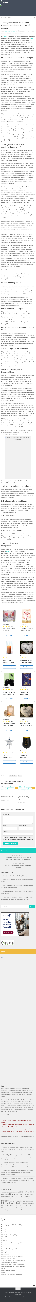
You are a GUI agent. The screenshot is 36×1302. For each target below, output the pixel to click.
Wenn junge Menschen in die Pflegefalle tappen (15, 876)
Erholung (4, 1196)
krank (31, 38)
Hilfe (27, 1196)
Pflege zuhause (26, 1203)
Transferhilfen (24, 1207)
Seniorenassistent (22, 1205)
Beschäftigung (5, 1194)
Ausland (6, 1192)
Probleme (31, 1203)
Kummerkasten (6, 17)
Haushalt (23, 1196)
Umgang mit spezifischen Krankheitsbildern (13, 1266)
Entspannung (29, 1194)
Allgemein (4, 1221)
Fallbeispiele (9, 1196)
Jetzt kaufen (9, 635)
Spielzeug (3, 1207)
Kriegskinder (12, 1198)
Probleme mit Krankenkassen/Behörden (12, 1256)
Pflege (5, 36)
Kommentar (6, 814)
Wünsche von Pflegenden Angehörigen (11, 1274)
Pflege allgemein (5, 1250)
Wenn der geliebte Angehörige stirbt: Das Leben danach (24, 797)
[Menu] (34, 2)
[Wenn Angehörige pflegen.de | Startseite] (5, 2)
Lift (29, 1198)
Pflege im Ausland (29, 1201)
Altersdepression (5, 1223)
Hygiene (3, 1198)
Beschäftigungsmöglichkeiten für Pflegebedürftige (14, 1225)
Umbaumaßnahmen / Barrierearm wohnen (12, 1264)
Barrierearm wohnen (26, 1192)
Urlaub (3, 1268)
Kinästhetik (4, 1241)
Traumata (3, 1209)
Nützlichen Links (15, 1136)
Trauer (19, 775)
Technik (14, 1207)
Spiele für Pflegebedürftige (8, 1258)
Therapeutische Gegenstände (9, 1262)
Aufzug (2, 1192)
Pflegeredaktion (9, 31)
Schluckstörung (6, 1205)
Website (5, 831)
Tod (20, 1207)
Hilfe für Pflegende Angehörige (9, 1235)
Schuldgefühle (13, 775)
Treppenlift (8, 1210)
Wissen (3, 1272)
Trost (12, 1209)
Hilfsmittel (30, 1196)
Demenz (13, 1194)
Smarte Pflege (29, 1205)
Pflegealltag (10, 1201)
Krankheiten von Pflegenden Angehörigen (12, 1243)
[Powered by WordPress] (11, 1296)
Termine (17, 1207)
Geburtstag (18, 1196)
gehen (7, 551)
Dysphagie (22, 1194)
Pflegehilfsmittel (20, 1201)
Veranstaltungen (17, 1209)
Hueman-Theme (27, 1296)
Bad (10, 1192)
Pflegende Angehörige (11, 1203)
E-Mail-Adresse (23, 825)
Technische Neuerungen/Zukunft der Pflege (13, 1260)
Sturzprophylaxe (9, 1207)
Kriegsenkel (7, 1198)
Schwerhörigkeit (15, 1205)
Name (5, 825)
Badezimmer (14, 1192)
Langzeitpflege (25, 1198)
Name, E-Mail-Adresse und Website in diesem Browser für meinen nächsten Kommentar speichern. (18, 838)
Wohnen (23, 1210)
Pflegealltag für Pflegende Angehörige (11, 1252)
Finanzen (14, 1196)
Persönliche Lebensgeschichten (10, 1248)
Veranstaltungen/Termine (8, 1270)
